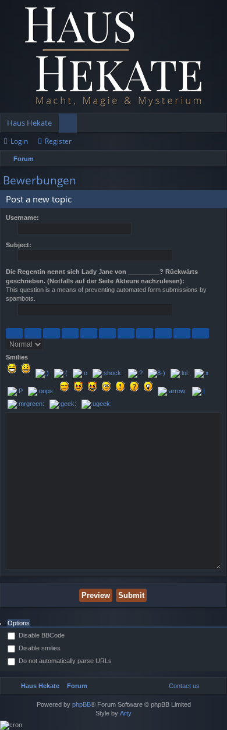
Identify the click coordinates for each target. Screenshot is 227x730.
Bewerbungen (39, 180)
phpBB (81, 704)
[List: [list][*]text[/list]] (107, 333)
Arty (126, 713)
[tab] (18, 623)
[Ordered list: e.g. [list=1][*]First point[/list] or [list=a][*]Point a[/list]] (126, 333)
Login (19, 141)
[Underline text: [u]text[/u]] (51, 333)
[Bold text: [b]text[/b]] (14, 333)
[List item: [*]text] (144, 333)
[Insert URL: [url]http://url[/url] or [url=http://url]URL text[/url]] (181, 333)
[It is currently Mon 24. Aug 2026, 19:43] (215, 158)
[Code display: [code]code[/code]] (88, 333)
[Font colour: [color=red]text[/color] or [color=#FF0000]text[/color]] (200, 333)
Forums (70, 125)
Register (58, 141)
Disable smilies (39, 647)
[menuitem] (182, 685)
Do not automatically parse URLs (64, 660)
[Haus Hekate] (113, 56)
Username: (22, 217)
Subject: (18, 244)
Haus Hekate (29, 122)
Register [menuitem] (220, 125)
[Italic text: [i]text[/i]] (32, 333)
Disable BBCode (41, 635)
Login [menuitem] (202, 125)
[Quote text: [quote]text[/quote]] (70, 333)
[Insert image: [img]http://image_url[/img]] (163, 333)
